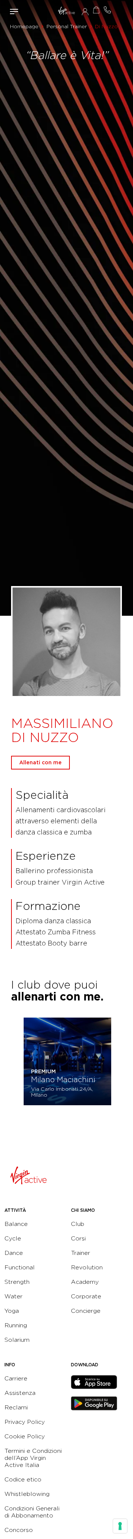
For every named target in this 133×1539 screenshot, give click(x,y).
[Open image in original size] (66, 11)
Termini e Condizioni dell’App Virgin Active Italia (33, 1457)
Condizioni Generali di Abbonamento (31, 1512)
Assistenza (19, 1392)
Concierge (85, 1310)
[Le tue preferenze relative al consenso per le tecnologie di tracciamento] (120, 1526)
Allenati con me (40, 762)
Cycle (12, 1238)
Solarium (17, 1339)
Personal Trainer (67, 26)
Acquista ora (96, 10)
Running (15, 1325)
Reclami (16, 1407)
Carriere (15, 1378)
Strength (17, 1281)
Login (85, 11)
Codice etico (22, 1479)
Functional (19, 1267)
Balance (16, 1223)
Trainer (80, 1252)
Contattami (107, 10)
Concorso (18, 1529)
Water (13, 1296)
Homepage (24, 26)
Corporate (86, 1296)
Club (77, 1223)
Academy (85, 1281)
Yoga (11, 1310)
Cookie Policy (24, 1436)
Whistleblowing (27, 1493)
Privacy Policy (24, 1421)
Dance (13, 1252)
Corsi (78, 1238)
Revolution (87, 1267)
